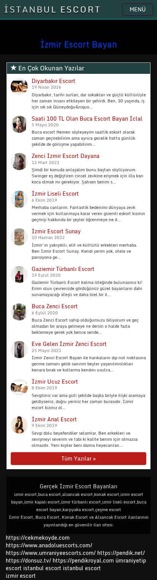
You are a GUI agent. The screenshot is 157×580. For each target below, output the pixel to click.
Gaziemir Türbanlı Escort (63, 269)
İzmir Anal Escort (54, 419)
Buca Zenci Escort (55, 306)
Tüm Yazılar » (78, 458)
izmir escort (21, 575)
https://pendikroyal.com (83, 560)
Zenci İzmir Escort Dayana (65, 155)
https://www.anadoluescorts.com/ (49, 545)
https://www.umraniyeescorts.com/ (51, 552)
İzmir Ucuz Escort (55, 381)
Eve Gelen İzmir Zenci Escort (69, 343)
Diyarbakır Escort (53, 80)
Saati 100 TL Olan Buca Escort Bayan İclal (87, 118)
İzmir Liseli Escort (55, 193)
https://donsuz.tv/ (29, 560)
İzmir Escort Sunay (56, 231)
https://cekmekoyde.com (38, 537)
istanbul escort (42, 568)
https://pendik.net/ (121, 552)
